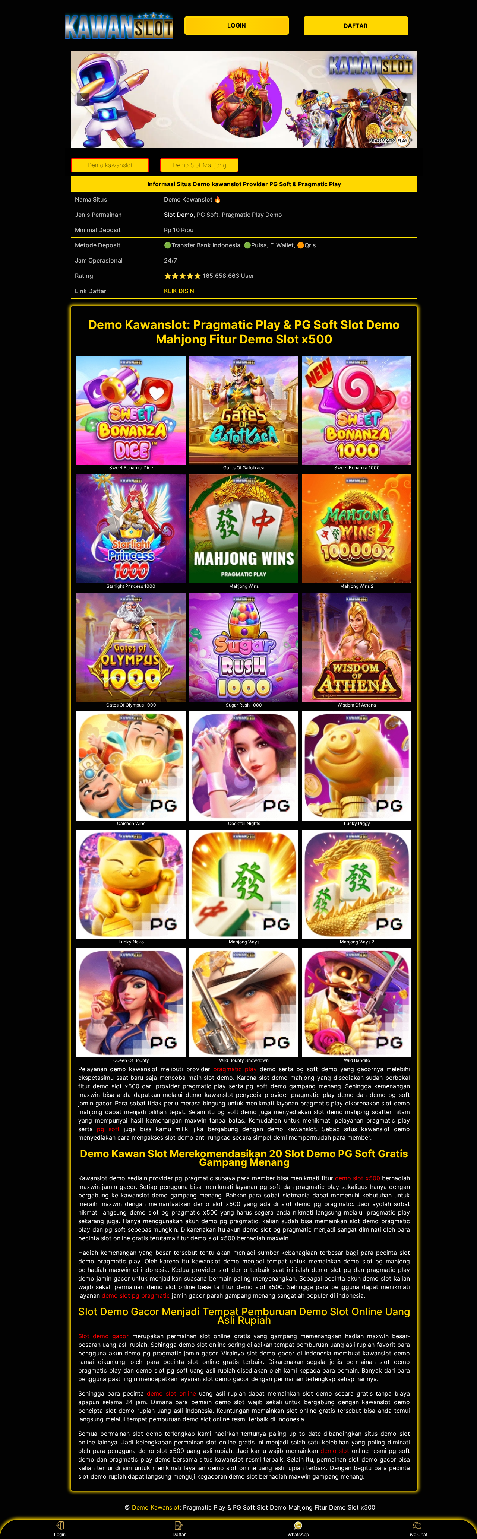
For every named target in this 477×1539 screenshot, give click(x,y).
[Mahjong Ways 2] (356, 884)
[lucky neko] (131, 884)
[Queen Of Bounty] (131, 1002)
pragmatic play (235, 1069)
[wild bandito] (356, 1002)
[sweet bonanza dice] (131, 410)
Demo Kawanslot (156, 1507)
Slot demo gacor (103, 1336)
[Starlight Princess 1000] (131, 528)
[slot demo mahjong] (243, 528)
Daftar (179, 1534)
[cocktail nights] (243, 766)
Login (60, 1534)
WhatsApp (298, 1534)
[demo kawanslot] (119, 25)
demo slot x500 (357, 1178)
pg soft (108, 1129)
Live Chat (417, 1534)
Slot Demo (178, 214)
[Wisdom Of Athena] (356, 647)
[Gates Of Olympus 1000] (131, 647)
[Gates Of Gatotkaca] (243, 410)
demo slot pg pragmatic (136, 1295)
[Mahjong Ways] (243, 884)
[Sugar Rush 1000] (243, 647)
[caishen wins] (131, 766)
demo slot (335, 1450)
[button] (83, 99)
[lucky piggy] (356, 766)
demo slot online (171, 1393)
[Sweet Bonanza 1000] (356, 410)
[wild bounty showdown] (243, 1002)
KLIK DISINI (180, 291)
